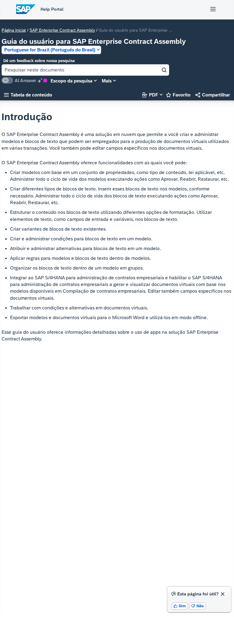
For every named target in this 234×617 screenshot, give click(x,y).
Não (197, 606)
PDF (150, 94)
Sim (180, 606)
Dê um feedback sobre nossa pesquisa (39, 60)
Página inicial (14, 30)
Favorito (178, 94)
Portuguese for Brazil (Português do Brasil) (49, 49)
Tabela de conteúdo (28, 94)
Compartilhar (212, 94)
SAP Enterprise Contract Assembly (62, 30)
